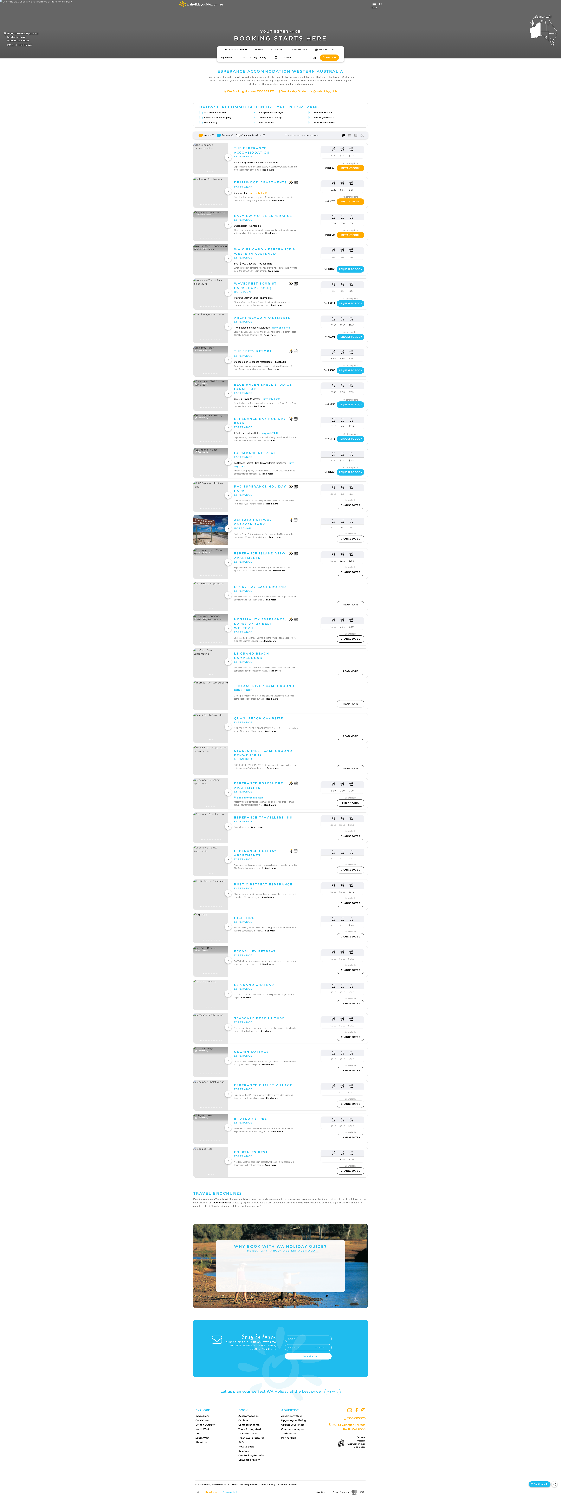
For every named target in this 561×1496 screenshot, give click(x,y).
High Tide (244, 918)
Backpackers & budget (271, 112)
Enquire (331, 1391)
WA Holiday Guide (293, 91)
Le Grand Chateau (254, 985)
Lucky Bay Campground (260, 587)
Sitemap (293, 1484)
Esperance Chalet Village (263, 1085)
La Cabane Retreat (255, 453)
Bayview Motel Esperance (263, 216)
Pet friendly (210, 122)
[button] (232, 58)
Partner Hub (288, 1438)
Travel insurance (248, 1433)
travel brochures (221, 1202)
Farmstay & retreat (324, 117)
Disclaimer (282, 1484)
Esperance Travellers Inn (263, 817)
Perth (198, 1433)
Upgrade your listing (293, 1420)
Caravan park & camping (217, 117)
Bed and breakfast (324, 112)
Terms (263, 1484)
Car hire (243, 1420)
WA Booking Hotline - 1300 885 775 (250, 91)
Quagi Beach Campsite (258, 718)
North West (202, 1429)
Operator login (230, 1492)
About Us (201, 1442)
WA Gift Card (328, 49)
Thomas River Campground (264, 686)
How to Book (246, 1446)
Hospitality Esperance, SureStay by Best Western (260, 624)
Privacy (271, 1484)
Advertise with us (291, 1416)
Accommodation (235, 49)
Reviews (243, 1451)
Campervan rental (249, 1424)
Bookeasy (254, 1484)
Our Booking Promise (251, 1455)
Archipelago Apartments (262, 317)
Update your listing (292, 1424)
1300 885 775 (356, 1418)
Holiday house (266, 122)
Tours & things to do (250, 1429)
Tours (259, 49)
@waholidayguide (324, 91)
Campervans (299, 49)
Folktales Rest (251, 1152)
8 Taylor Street (251, 1118)
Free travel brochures (251, 1438)
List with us (211, 1492)
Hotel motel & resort (324, 122)
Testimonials (289, 1433)
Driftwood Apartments (260, 182)
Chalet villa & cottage (270, 117)
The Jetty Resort (253, 351)
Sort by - (291, 135)
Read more (268, 169)
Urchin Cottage (251, 1051)
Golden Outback (205, 1424)
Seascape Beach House (259, 1018)
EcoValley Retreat (255, 951)
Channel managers (292, 1429)
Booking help (540, 1484)
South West (202, 1438)
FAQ (241, 1442)
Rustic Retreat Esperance (263, 884)
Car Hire (277, 49)
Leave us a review (249, 1459)
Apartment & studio (215, 112)
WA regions (202, 1416)
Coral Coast (202, 1420)
